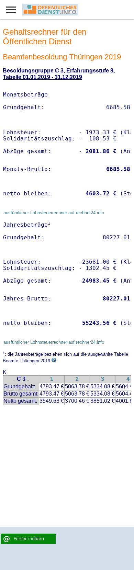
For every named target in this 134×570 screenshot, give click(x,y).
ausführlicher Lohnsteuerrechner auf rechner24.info (53, 212)
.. (14, 379)
